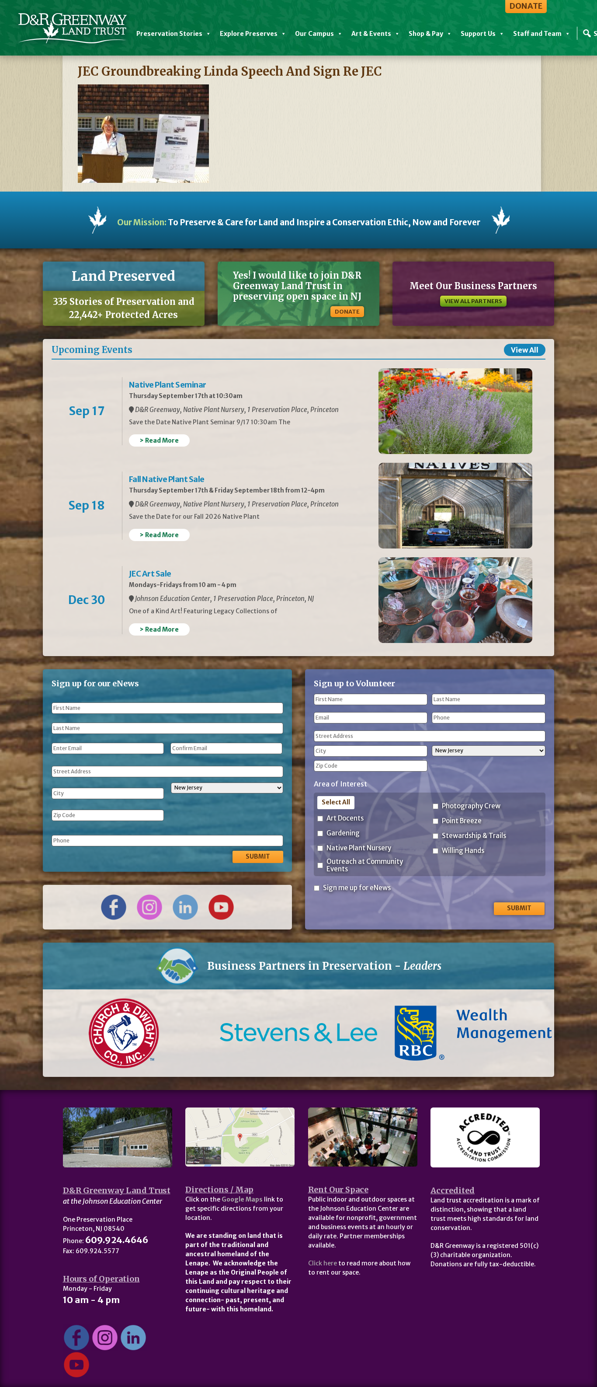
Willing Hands (463, 851)
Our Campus (314, 34)
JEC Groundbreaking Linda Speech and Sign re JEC (230, 71)
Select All (336, 802)
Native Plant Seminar (167, 385)
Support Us (478, 34)
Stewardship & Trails (474, 836)
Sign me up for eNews (357, 888)
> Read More (159, 440)
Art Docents (345, 818)
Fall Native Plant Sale (167, 479)
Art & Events (371, 34)
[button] (81, 1033)
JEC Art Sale (150, 574)
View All (524, 350)
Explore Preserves (249, 34)
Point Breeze (462, 821)
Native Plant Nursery (358, 848)
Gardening (343, 833)
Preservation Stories (169, 34)
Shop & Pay (426, 34)
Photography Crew (471, 806)
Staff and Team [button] (537, 34)
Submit (258, 856)
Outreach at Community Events (364, 865)
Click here (322, 1263)
